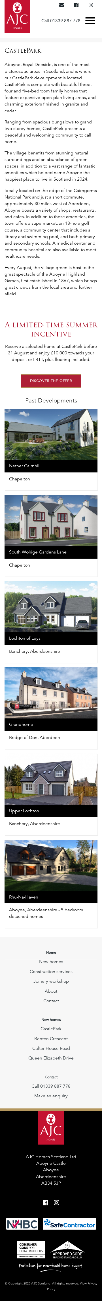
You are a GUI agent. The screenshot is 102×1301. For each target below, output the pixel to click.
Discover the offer (51, 381)
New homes (51, 962)
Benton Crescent (51, 1039)
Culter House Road (51, 1048)
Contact (51, 1001)
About (51, 991)
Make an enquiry (51, 1096)
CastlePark (51, 1029)
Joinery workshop (51, 981)
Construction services (51, 971)
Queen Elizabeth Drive (51, 1058)
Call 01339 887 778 (60, 21)
